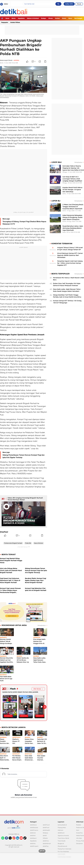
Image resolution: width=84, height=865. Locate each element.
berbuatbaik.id (62, 825)
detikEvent (61, 833)
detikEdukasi (34, 827)
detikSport (33, 838)
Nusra (70, 18)
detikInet (33, 833)
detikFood (46, 827)
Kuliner (57, 18)
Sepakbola (21, 18)
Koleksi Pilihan (15, 22)
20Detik (45, 838)
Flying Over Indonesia (64, 849)
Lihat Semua (37, 689)
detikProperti (34, 846)
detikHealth (46, 830)
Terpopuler (4, 22)
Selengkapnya (42, 625)
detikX (45, 835)
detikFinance (34, 830)
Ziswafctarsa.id (62, 846)
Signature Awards (63, 835)
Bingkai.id (61, 843)
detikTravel (46, 825)
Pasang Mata (62, 827)
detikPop (45, 846)
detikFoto (46, 841)
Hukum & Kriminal (33, 18)
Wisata (50, 18)
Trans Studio (61, 841)
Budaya (43, 18)
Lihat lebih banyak (23, 547)
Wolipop (45, 833)
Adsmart (60, 830)
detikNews (33, 825)
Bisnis (64, 18)
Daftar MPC (69, 4)
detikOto (33, 843)
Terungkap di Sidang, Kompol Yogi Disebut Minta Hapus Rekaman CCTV (24, 222)
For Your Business (63, 851)
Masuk (79, 4)
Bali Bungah (78, 18)
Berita (13, 18)
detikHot (33, 835)
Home (7, 18)
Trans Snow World (63, 838)
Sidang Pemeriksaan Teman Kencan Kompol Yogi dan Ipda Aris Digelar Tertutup (24, 456)
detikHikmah (47, 843)
